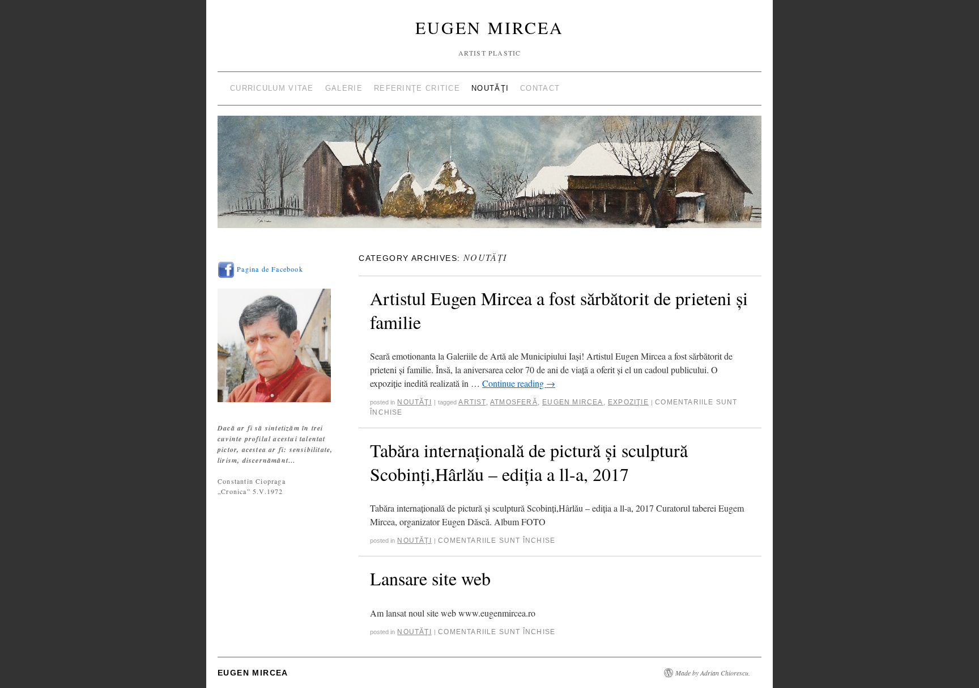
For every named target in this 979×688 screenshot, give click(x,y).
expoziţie (628, 402)
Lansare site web (430, 578)
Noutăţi (490, 88)
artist (472, 402)
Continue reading (518, 383)
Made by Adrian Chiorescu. (712, 672)
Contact (540, 88)
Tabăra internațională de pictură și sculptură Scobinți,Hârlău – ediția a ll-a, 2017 (529, 462)
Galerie (344, 88)
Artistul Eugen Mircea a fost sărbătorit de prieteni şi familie (559, 310)
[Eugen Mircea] (489, 177)
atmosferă (514, 402)
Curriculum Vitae (272, 88)
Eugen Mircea (489, 27)
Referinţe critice (417, 88)
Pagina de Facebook (269, 268)
